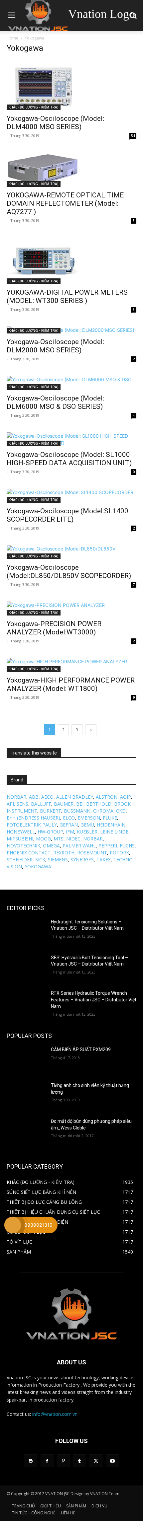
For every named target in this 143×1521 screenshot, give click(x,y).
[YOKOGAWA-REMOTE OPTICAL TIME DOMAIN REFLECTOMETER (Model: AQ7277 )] (71, 170)
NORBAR (16, 797)
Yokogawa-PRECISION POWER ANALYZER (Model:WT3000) (54, 628)
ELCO (69, 818)
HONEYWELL (21, 832)
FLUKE (110, 818)
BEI (79, 804)
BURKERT (50, 811)
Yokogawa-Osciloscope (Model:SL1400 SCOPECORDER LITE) (67, 515)
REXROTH (63, 852)
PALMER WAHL (79, 845)
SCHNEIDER (20, 859)
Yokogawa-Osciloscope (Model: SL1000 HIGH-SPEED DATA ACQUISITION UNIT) (69, 459)
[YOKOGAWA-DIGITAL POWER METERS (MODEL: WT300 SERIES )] (71, 261)
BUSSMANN (77, 811)
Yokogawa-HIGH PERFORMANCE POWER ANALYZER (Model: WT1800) (71, 684)
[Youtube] (112, 1460)
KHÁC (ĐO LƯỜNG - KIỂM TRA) (34, 107)
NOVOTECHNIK (23, 845)
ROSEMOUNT (92, 852)
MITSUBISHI (20, 838)
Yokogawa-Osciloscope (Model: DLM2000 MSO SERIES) (55, 346)
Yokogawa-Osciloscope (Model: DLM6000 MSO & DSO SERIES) (55, 402)
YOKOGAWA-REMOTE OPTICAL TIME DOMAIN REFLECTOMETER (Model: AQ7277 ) (65, 203)
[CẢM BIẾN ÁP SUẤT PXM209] (26, 1060)
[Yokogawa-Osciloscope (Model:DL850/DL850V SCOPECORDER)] (71, 552)
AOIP (125, 797)
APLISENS (17, 804)
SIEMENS (58, 859)
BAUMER (63, 804)
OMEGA (51, 845)
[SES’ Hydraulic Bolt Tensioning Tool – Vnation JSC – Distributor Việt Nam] (26, 968)
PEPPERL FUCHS (116, 845)
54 (133, 135)
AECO (47, 797)
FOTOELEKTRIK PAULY (32, 825)
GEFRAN (69, 825)
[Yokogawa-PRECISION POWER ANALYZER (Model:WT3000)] (71, 609)
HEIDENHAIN (111, 825)
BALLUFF (41, 804)
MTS (59, 838)
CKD (121, 811)
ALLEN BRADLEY (74, 797)
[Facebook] (47, 1460)
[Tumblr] (79, 1460)
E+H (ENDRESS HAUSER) (33, 818)
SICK (40, 859)
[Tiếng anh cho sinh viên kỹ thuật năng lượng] (26, 1096)
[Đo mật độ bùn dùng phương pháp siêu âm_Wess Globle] (26, 1131)
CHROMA (103, 811)
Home (12, 38)
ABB (34, 797)
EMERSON (88, 818)
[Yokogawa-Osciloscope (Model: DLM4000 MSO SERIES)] (71, 85)
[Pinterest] (63, 1460)
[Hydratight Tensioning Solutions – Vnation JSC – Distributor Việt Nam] (26, 932)
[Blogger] (30, 1460)
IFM (70, 832)
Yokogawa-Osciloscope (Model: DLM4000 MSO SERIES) (55, 122)
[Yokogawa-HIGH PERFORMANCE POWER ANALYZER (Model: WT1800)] (71, 665)
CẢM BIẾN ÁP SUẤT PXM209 (81, 1049)
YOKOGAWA (38, 866)
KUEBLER (87, 832)
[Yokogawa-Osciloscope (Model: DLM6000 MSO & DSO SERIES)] (71, 383)
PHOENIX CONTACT (29, 852)
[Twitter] (95, 1460)
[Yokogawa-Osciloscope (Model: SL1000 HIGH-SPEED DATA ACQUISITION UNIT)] (71, 439)
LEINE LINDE (114, 832)
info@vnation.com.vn (54, 1414)
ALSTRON (106, 797)
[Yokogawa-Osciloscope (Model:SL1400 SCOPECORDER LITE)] (71, 496)
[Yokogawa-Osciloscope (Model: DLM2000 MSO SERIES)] (71, 329)
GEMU (87, 825)
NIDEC (73, 838)
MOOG (43, 838)
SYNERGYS (82, 859)
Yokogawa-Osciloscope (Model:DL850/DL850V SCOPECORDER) (69, 571)
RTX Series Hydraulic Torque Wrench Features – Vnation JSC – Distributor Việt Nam (93, 999)
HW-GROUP (50, 832)
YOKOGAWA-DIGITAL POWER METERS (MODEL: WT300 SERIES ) (67, 296)
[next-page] (90, 729)
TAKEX (103, 859)
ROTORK (119, 852)
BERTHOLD (98, 804)
